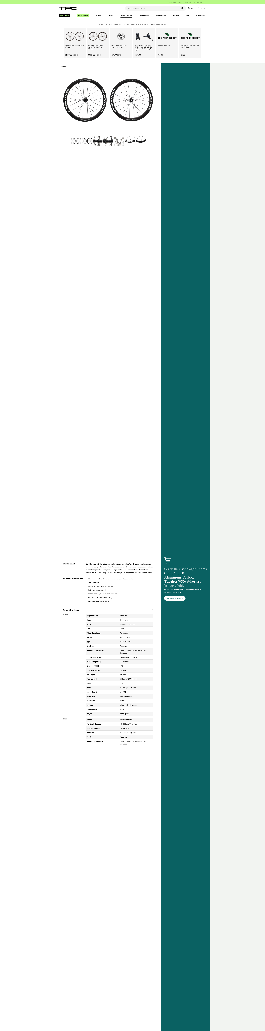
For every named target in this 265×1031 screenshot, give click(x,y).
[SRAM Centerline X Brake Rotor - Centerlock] (120, 36)
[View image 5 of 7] (119, 141)
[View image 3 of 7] (97, 141)
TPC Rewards (171, 2)
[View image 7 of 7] (141, 141)
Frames (110, 15)
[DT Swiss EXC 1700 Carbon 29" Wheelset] (74, 36)
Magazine (188, 2)
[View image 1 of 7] (76, 141)
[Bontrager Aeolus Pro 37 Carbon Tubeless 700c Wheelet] (97, 36)
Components (144, 15)
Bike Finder (200, 15)
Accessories (161, 15)
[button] (201, 8)
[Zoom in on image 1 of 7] (108, 100)
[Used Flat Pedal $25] (167, 36)
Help (179, 2)
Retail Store (198, 2)
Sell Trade (64, 15)
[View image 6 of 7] (130, 141)
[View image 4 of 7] (108, 141)
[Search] (182, 8)
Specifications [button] (71, 610)
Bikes (98, 15)
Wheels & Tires (126, 15)
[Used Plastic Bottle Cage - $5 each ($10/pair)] (190, 36)
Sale (187, 15)
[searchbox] (152, 8)
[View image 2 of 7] (87, 141)
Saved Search (83, 15)
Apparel (176, 15)
